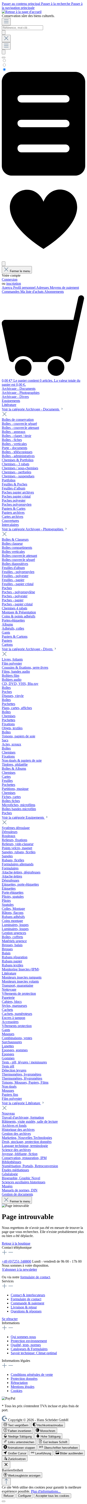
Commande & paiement (27, 1303)
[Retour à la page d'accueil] (21, 12)
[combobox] (22, 27)
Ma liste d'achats (32, 291)
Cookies (16, 1391)
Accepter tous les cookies (52, 1495)
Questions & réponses (26, 1311)
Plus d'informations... (46, 1491)
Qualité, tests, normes (26, 1345)
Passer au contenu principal (21, 4)
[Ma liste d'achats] (43, 174)
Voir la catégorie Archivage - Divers (27, 649)
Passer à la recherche (56, 4)
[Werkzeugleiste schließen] (6, 1464)
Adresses (43, 287)
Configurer (24, 1495)
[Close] (3, 1501)
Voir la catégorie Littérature (21, 1103)
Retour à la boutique (16, 1243)
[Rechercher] (3, 32)
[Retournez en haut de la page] (6, 1481)
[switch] (16, 1425)
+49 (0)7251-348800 (16, 1261)
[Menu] (6, 21)
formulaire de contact (35, 1277)
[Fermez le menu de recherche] (6, 38)
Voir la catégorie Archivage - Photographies (33, 529)
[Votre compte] (3, 263)
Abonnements (54, 291)
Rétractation (19, 1383)
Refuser (9, 1495)
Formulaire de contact (26, 1299)
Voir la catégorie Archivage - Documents (31, 409)
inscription (13, 283)
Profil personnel (24, 287)
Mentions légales (22, 1387)
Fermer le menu (20, 271)
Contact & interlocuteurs (28, 1295)
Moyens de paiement (64, 287)
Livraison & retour (24, 1307)
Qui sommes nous (23, 1337)
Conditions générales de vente (32, 1374)
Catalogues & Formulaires (29, 1349)
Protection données (24, 1379)
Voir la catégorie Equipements (23, 817)
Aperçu (7, 287)
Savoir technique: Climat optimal (34, 1353)
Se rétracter (10, 1319)
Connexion (9, 279)
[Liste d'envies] (43, 259)
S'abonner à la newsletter (19, 1269)
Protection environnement (29, 1341)
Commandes (11, 291)
